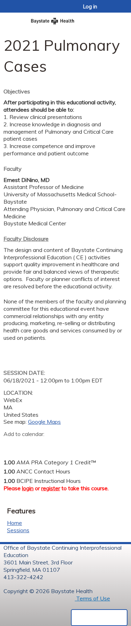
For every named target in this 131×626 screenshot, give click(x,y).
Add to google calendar (10, 445)
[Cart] (111, 10)
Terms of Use (92, 598)
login (28, 488)
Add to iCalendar (42, 445)
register (50, 488)
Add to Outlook (59, 445)
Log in (90, 6)
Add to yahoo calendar (26, 445)
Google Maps (44, 421)
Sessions (18, 530)
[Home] (65, 19)
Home (14, 522)
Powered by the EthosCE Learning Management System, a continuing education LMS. (99, 617)
